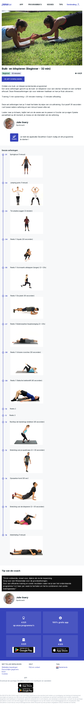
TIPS (61, 4)
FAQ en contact (34, 667)
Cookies (5, 674)
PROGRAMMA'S (35, 4)
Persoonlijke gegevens (10, 669)
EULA (3, 672)
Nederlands (63, 667)
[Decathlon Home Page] (7, 4)
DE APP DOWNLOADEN (13, 79)
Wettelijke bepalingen (10, 667)
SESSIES (50, 4)
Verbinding (73, 4)
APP (21, 4)
